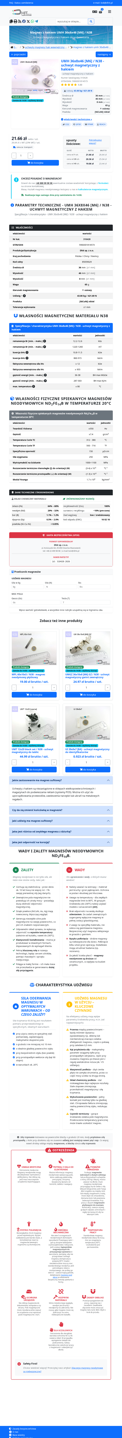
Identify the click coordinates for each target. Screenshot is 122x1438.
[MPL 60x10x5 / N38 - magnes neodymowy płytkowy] (34, 648)
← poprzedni (19, 54)
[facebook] (24, 21)
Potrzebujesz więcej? (95, 142)
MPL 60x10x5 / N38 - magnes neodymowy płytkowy (28, 676)
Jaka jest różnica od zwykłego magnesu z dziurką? (41, 831)
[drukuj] (15, 21)
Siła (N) (48, 582)
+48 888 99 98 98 (44, 183)
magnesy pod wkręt (62, 1276)
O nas (15, 1431)
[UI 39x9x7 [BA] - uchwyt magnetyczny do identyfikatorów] (87, 723)
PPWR (90, 124)
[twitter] (28, 21)
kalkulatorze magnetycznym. (93, 189)
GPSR (78, 124)
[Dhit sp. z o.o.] (23, 11)
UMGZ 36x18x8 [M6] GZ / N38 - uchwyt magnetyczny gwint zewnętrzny (87, 676)
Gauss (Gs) (17, 598)
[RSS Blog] (19, 21)
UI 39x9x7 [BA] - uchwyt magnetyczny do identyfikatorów (87, 751)
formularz (103, 183)
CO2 (67, 124)
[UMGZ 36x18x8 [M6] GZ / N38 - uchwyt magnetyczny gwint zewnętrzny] (87, 648)
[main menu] (109, 11)
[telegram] (36, 21)
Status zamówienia (23, 2)
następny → (105, 54)
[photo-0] (30, 102)
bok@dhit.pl (107, 2)
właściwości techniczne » (78, 119)
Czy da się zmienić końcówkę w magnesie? (37, 810)
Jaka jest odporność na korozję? (31, 842)
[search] (91, 21)
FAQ (11, 2)
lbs (79, 582)
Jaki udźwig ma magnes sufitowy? (32, 820)
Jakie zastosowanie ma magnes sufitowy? (37, 780)
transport (24, 147)
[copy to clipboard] (11, 21)
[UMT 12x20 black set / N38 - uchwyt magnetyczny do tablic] (34, 723)
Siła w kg (16, 582)
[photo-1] (35, 102)
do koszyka (36, 162)
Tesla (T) (66, 598)
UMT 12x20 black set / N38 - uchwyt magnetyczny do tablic (32, 751)
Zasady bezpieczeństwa (24, 1428)
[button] (95, 11)
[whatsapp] (32, 21)
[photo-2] (40, 102)
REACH (102, 124)
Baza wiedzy (18, 1435)
